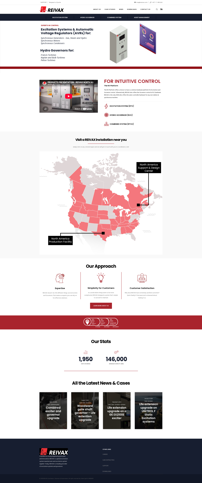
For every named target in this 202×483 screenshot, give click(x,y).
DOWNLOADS (107, 471)
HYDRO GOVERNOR (87, 17)
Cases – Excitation (115, 405)
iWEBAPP (90, 479)
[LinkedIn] (160, 9)
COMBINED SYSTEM (114, 17)
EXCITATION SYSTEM (60, 17)
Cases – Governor (87, 403)
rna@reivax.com (141, 2)
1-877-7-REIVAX (157, 2)
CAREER (105, 454)
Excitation (122, 405)
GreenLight (84, 479)
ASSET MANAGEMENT (142, 17)
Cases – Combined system (53, 405)
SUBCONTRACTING (108, 460)
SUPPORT (44, 2)
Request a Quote (55, 2)
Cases (80, 403)
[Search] (155, 9)
